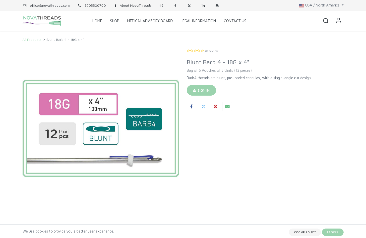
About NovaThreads (136, 5)
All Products (32, 39)
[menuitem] (97, 21)
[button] (326, 21)
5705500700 (95, 5)
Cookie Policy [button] (305, 232)
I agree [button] (332, 232)
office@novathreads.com (50, 5)
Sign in (203, 90)
